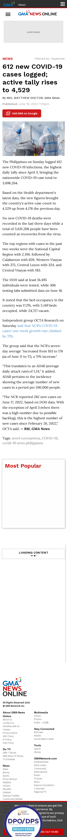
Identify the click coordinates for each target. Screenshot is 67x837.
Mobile (37, 735)
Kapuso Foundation (44, 785)
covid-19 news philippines (22, 443)
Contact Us (8, 722)
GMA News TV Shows (13, 756)
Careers (6, 729)
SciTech (6, 785)
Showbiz (7, 789)
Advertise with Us (11, 726)
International (40, 771)
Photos (38, 719)
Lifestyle (7, 792)
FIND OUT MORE (48, 831)
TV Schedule (9, 759)
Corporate (39, 788)
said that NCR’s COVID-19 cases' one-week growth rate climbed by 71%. (31, 331)
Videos (37, 715)
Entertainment (41, 761)
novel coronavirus (26, 438)
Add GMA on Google (22, 113)
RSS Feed (38, 732)
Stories (37, 752)
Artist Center (40, 765)
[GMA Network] (9, 3)
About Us (7, 719)
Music (37, 781)
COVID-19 (49, 438)
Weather (7, 782)
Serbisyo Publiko (11, 795)
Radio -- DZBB (41, 722)
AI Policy (7, 739)
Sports (6, 775)
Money (6, 772)
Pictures (38, 778)
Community (40, 768)
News (22, 4)
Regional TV (40, 791)
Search (37, 748)
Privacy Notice (10, 732)
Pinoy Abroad (10, 779)
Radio (37, 775)
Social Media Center (44, 739)
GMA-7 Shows (9, 752)
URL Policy (8, 736)
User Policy (8, 742)
